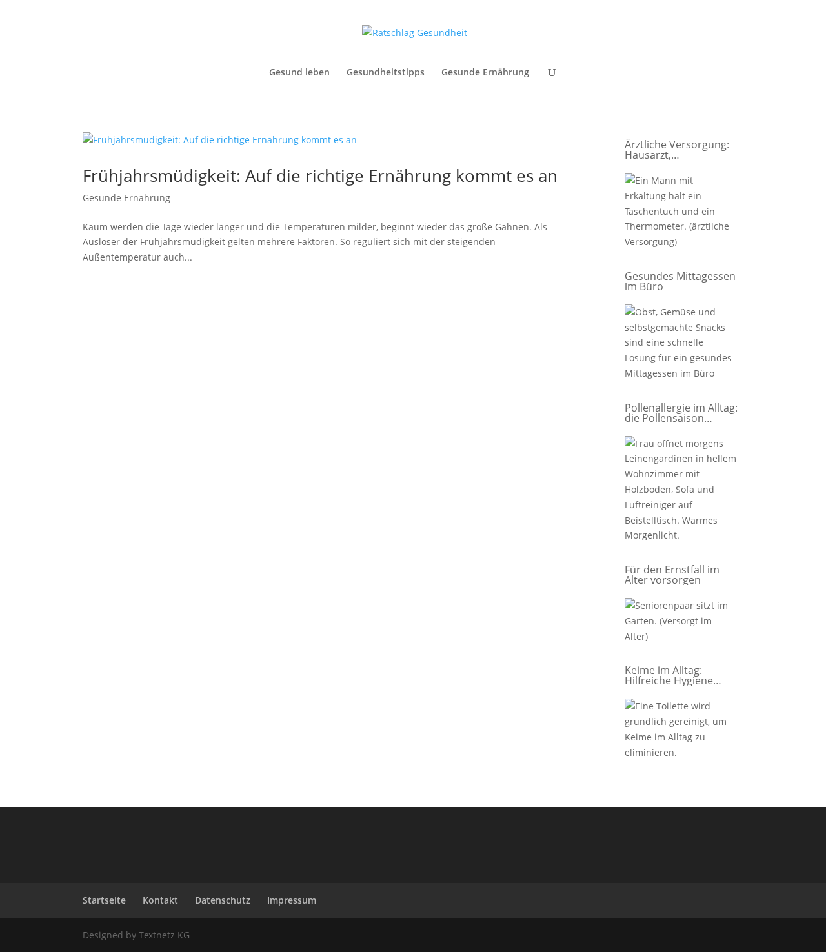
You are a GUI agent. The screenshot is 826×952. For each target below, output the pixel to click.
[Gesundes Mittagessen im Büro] (681, 345)
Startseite (104, 900)
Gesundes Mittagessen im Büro (680, 281)
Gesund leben (299, 73)
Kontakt (160, 900)
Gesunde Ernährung (485, 73)
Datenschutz (222, 900)
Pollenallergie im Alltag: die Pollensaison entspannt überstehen (681, 412)
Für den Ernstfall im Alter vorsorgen (672, 574)
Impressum (291, 900)
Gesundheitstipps (386, 73)
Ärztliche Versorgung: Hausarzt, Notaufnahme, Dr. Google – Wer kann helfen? (677, 149)
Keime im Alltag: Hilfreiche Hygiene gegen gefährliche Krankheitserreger (669, 675)
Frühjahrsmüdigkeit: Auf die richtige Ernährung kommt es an (320, 175)
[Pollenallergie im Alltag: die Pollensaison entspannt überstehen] (681, 492)
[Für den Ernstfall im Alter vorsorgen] (681, 623)
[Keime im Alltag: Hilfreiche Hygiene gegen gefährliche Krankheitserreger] (681, 731)
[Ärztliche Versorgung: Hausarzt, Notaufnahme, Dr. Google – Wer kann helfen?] (681, 213)
